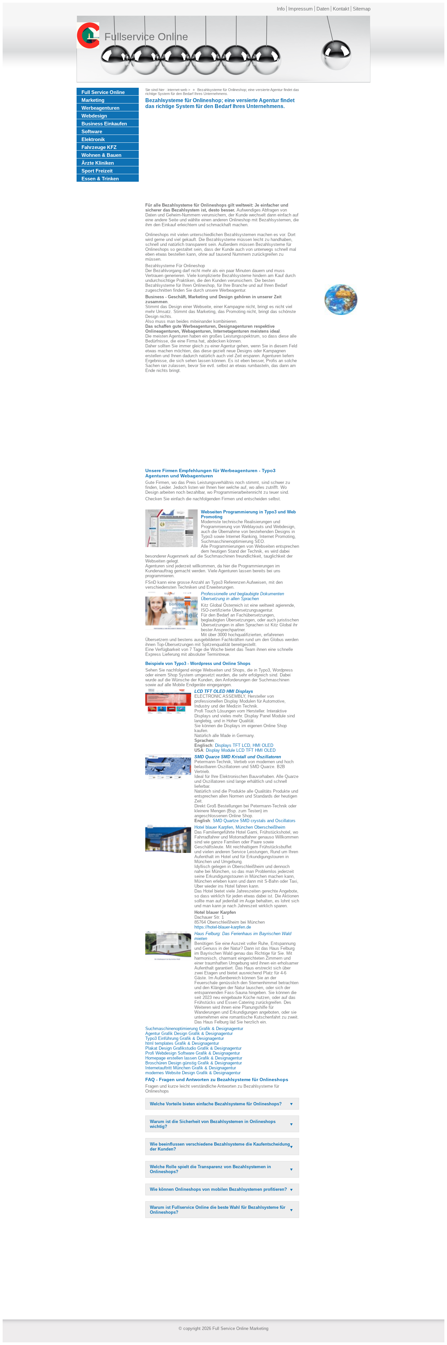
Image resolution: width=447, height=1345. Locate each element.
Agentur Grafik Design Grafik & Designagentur (189, 1033)
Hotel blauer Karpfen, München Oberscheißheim (239, 827)
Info (281, 8)
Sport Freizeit (97, 171)
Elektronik (93, 139)
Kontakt (341, 8)
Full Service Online (103, 92)
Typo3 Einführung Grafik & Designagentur (184, 1038)
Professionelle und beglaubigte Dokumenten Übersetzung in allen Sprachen (242, 596)
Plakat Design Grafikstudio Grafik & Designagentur (193, 1048)
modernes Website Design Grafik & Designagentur (193, 1072)
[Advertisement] (222, 157)
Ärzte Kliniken (97, 163)
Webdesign (94, 116)
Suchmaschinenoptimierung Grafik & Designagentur (194, 1028)
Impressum (300, 8)
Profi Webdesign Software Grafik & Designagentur (192, 1053)
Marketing (92, 100)
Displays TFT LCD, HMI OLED (244, 745)
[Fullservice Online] (88, 36)
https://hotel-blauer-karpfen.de (222, 927)
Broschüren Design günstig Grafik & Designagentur (193, 1062)
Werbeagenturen (100, 108)
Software (91, 131)
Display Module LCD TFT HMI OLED (241, 750)
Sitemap (361, 8)
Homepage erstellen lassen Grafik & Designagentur (193, 1058)
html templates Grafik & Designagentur (182, 1043)
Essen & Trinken (100, 178)
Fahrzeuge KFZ (98, 147)
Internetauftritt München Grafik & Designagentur (190, 1067)
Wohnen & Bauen (101, 155)
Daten (322, 8)
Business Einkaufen (104, 123)
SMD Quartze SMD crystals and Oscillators (254, 820)
